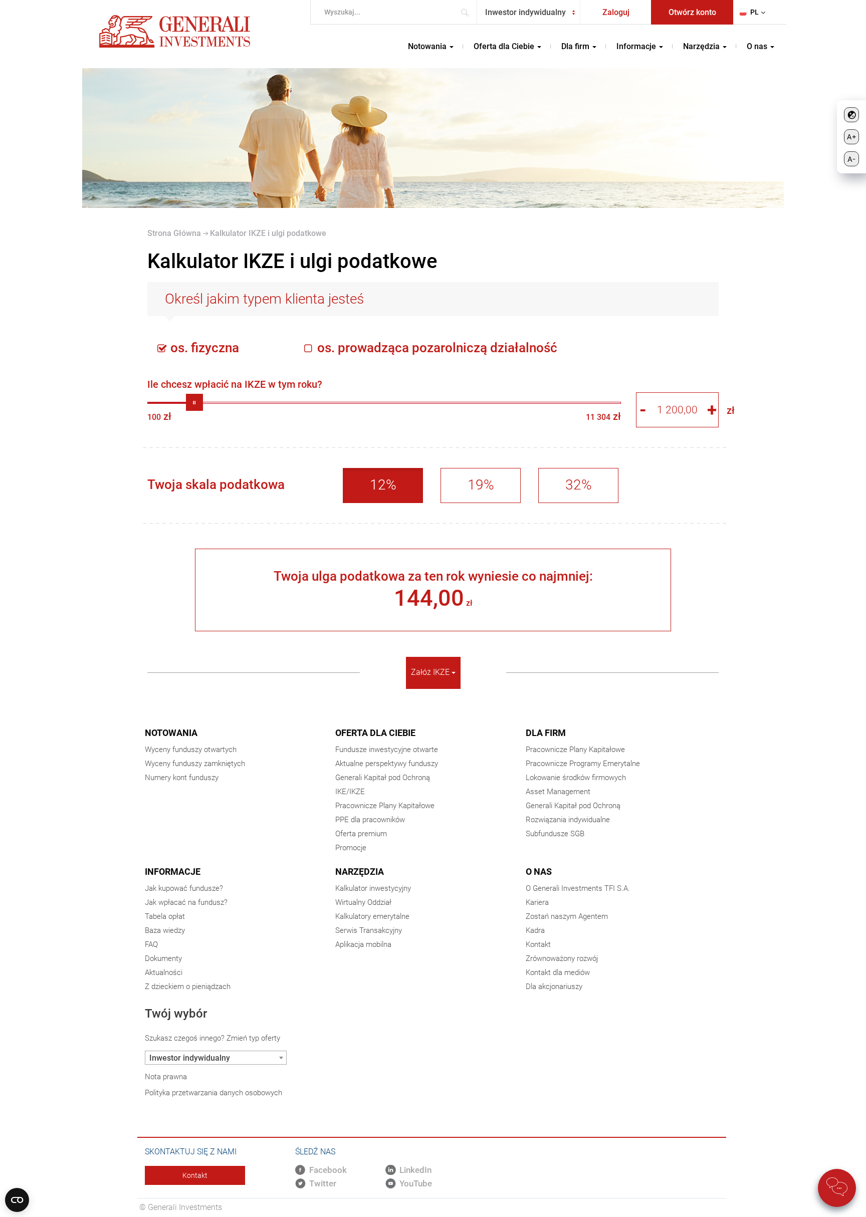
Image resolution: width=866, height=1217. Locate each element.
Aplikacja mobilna (363, 944)
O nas (539, 871)
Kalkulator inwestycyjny (373, 888)
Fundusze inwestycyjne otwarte (386, 749)
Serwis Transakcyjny (368, 930)
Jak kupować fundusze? (184, 888)
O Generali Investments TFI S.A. (578, 888)
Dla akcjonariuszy (554, 986)
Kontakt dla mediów (558, 972)
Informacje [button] (637, 46)
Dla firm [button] (576, 46)
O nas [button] (758, 46)
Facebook (328, 1170)
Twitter (322, 1183)
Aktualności (163, 972)
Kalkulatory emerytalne (372, 916)
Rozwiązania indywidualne (568, 819)
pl (754, 12)
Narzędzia (359, 871)
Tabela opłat (165, 916)
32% (578, 484)
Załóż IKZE (431, 672)
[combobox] (528, 12)
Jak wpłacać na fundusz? (186, 902)
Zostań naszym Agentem (567, 916)
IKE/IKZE (350, 791)
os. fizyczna (203, 347)
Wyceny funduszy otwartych (191, 749)
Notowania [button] (428, 46)
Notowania (171, 732)
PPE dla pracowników (370, 819)
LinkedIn (415, 1170)
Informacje (172, 871)
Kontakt (538, 944)
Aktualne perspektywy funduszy (386, 763)
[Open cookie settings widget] (17, 1200)
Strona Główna (174, 233)
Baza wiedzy (165, 930)
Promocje (350, 847)
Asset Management (558, 791)
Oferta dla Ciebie (375, 732)
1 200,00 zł (194, 383)
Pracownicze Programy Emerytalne (583, 763)
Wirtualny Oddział (363, 902)
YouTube (415, 1183)
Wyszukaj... (468, 12)
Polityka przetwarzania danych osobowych (213, 1092)
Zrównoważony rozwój (562, 958)
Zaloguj (615, 12)
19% (481, 484)
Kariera (537, 902)
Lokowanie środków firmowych (576, 777)
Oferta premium (361, 833)
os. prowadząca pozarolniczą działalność (435, 347)
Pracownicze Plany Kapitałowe (385, 805)
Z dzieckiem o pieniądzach (188, 986)
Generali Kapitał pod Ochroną (382, 777)
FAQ (151, 944)
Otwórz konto (692, 12)
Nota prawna (166, 1076)
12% (383, 484)
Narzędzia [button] (702, 46)
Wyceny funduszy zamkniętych (195, 763)
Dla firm (546, 732)
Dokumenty (163, 958)
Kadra (535, 930)
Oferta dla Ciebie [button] (505, 46)
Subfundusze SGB (555, 833)
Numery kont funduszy (182, 777)
